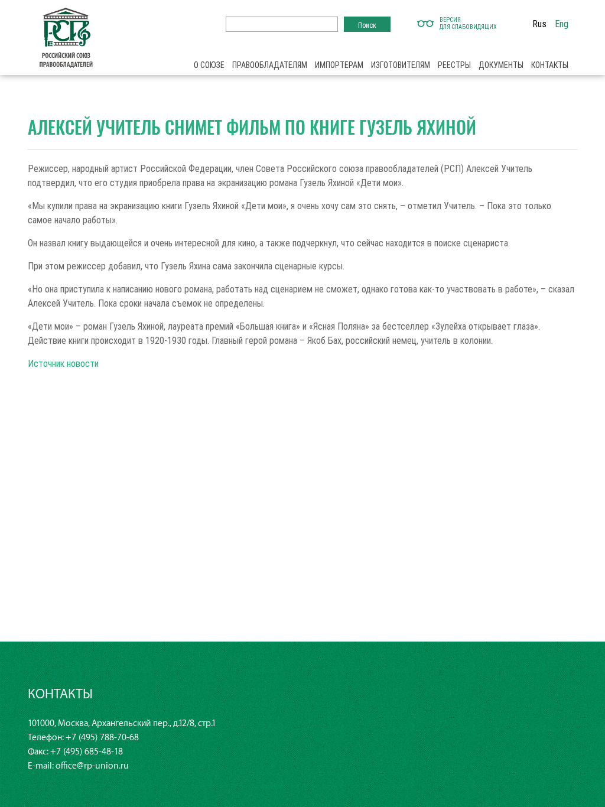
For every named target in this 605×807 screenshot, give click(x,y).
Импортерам (339, 65)
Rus (539, 24)
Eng (561, 24)
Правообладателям (269, 65)
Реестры (454, 65)
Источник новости (63, 363)
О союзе (209, 65)
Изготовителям (400, 65)
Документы (501, 65)
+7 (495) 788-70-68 (102, 738)
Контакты (549, 65)
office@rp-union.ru (92, 766)
